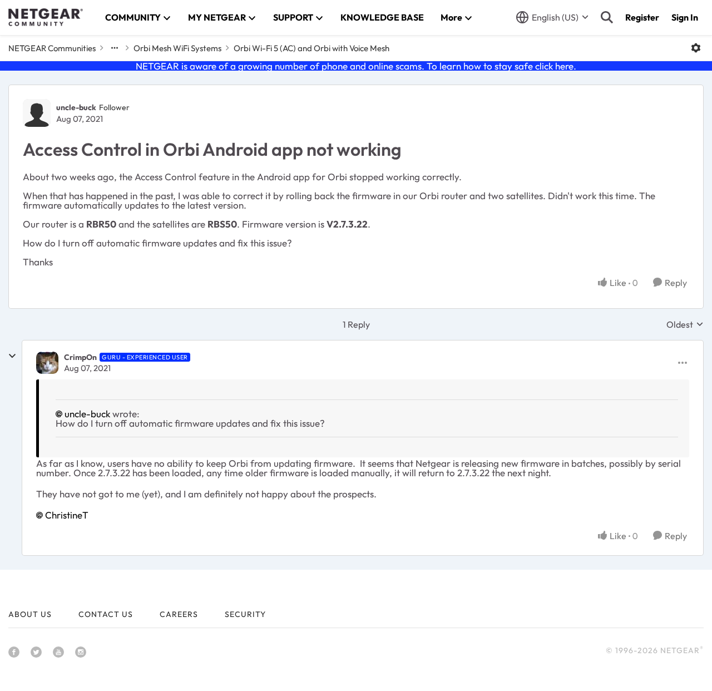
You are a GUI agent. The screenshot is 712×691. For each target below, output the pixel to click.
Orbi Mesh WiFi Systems (177, 48)
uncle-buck (76, 107)
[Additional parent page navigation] (114, 48)
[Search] (607, 17)
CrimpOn (80, 357)
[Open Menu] (696, 48)
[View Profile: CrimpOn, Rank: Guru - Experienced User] (47, 363)
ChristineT (66, 515)
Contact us (105, 614)
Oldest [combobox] (685, 324)
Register (642, 17)
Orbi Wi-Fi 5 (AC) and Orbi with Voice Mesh (311, 48)
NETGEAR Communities (52, 48)
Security (245, 614)
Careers (179, 614)
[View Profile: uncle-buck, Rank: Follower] (37, 113)
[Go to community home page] (45, 17)
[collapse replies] (12, 356)
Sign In (684, 17)
